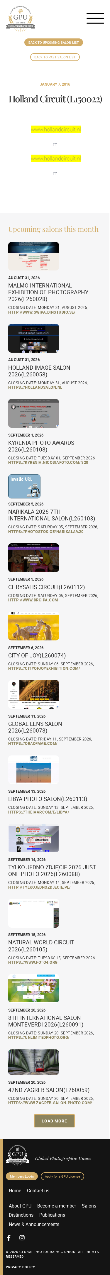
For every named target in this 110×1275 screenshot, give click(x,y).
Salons (89, 1206)
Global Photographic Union (63, 1158)
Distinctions (21, 1215)
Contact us (38, 1190)
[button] (54, 1120)
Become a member (56, 1206)
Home (15, 1190)
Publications (52, 1215)
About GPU (20, 1206)
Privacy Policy (20, 1267)
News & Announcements (34, 1224)
